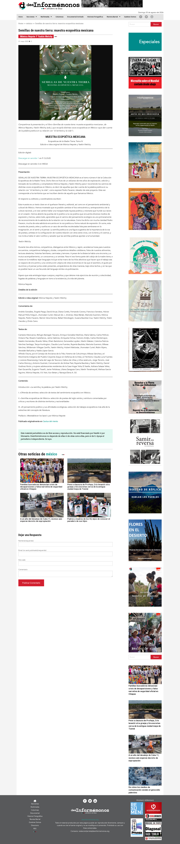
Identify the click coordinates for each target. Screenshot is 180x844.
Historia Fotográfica (95, 17)
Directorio (35, 825)
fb (141, 17)
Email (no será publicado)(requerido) (32, 550)
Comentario (22, 569)
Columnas (59, 17)
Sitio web (21, 560)
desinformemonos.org (90, 819)
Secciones (35, 804)
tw (146, 17)
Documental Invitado (75, 17)
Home (20, 23)
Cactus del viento (50, 421)
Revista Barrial (112, 17)
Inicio (20, 17)
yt (152, 17)
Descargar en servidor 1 (28, 158)
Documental (35, 813)
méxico (29, 23)
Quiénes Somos (130, 17)
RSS (34, 828)
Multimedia (45, 17)
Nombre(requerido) (26, 541)
